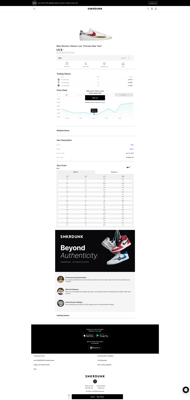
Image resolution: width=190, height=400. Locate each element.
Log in (103, 102)
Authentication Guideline (105, 356)
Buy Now (97, 397)
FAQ (35, 369)
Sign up (95, 98)
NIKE (132, 145)
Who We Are (89, 388)
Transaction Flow (39, 356)
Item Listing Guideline (104, 365)
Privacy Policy (101, 386)
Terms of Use (89, 386)
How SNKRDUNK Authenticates (44, 360)
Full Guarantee (102, 360)
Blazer (132, 149)
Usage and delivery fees (41, 365)
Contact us (101, 388)
